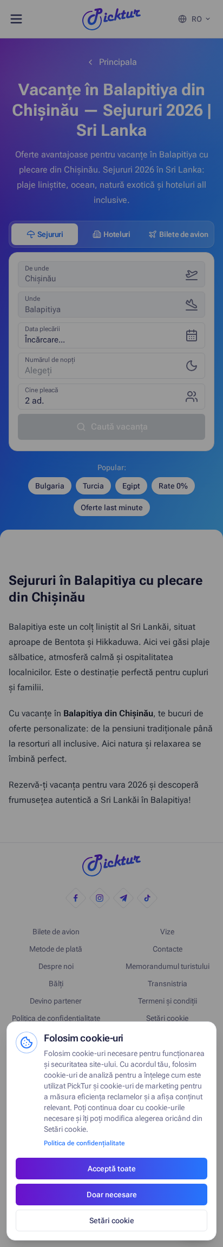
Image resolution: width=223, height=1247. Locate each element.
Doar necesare (112, 1194)
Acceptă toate (112, 1168)
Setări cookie (111, 1220)
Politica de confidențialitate (84, 1143)
